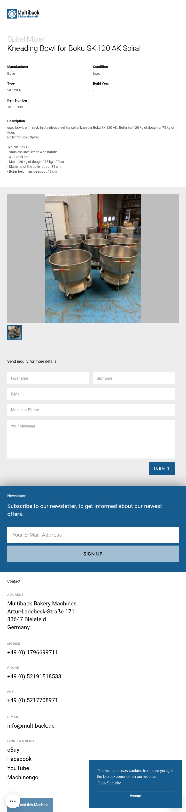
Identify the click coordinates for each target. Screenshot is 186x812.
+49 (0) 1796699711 (32, 652)
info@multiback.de (30, 725)
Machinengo (22, 777)
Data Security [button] (109, 783)
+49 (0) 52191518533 (34, 676)
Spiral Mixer (26, 39)
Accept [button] (135, 795)
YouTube (18, 768)
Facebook (19, 759)
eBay (13, 749)
